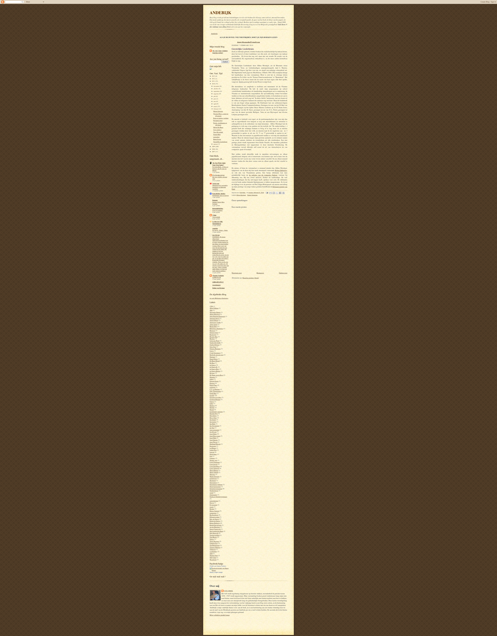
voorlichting (213, 551)
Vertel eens (215, 184)
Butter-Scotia (217, 139)
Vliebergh (213, 549)
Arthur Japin (213, 324)
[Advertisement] (262, 266)
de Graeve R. (213, 367)
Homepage (260, 273)
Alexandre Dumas (215, 312)
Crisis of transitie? (217, 210)
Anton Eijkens (214, 320)
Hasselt (212, 409)
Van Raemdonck (215, 545)
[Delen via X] (277, 193)
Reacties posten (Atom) (251, 278)
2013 (213, 76)
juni (215, 99)
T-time (214, 215)
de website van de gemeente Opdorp (263, 175)
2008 (213, 149)
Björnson (212, 331)
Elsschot (212, 383)
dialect (212, 379)
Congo (212, 351)
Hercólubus (213, 416)
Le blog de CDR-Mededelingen (217, 223)
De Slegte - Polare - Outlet (220, 230)
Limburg (212, 458)
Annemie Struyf (214, 318)
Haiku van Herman (218, 288)
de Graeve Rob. (214, 369)
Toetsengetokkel (214, 535)
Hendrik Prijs (214, 414)
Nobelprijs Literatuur (216, 489)
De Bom (212, 363)
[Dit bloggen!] (273, 193)
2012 (213, 79)
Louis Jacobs (213, 464)
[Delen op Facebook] (280, 193)
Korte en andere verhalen (220, 118)
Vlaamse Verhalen (218, 276)
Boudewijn (213, 335)
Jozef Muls (213, 438)
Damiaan (212, 357)
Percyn (212, 503)
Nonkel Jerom (214, 491)
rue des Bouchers (215, 527)
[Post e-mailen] (267, 192)
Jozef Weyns (213, 442)
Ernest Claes (213, 385)
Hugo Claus (213, 418)
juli (215, 96)
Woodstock (213, 560)
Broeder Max (214, 337)
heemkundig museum (216, 412)
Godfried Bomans (215, 399)
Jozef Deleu (213, 434)
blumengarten (214, 332)
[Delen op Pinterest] (283, 193)
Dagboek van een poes (216, 355)
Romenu (215, 200)
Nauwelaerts (213, 483)
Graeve (212, 401)
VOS (211, 553)
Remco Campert (214, 511)
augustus (216, 94)
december (217, 86)
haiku (211, 403)
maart (215, 106)
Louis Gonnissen (215, 462)
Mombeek (213, 480)
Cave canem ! (217, 130)
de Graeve (213, 365)
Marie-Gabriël (214, 472)
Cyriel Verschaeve (215, 353)
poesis (211, 507)
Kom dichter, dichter (218, 194)
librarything (213, 454)
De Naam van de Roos (216, 375)
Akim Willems (214, 308)
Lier (211, 456)
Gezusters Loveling (215, 397)
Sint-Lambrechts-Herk (216, 531)
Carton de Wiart (214, 341)
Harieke (212, 407)
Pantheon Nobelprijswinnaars (218, 497)
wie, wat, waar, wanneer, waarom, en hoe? (220, 52)
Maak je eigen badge (216, 572)
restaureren (213, 513)
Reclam (212, 509)
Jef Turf (212, 428)
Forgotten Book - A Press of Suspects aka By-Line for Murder (220, 168)
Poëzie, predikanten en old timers (220, 124)
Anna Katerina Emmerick (217, 316)
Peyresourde (213, 505)
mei (215, 101)
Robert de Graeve (215, 521)
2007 (213, 151)
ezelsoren (212, 387)
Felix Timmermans (215, 391)
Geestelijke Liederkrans (220, 142)
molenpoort (213, 478)
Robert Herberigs (215, 523)
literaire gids (213, 460)
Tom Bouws (213, 537)
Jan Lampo (213, 422)
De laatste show (217, 120)
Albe (211, 310)
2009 (213, 146)
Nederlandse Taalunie (216, 484)
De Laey (212, 373)
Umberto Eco (214, 543)
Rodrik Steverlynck (215, 525)
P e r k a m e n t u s (218, 175)
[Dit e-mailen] (270, 193)
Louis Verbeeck (214, 468)
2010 (213, 84)
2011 (213, 81)
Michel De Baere (218, 127)
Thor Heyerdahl (218, 132)
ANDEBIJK (220, 12)
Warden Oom (214, 555)
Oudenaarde (213, 495)
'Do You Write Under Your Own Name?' (219, 164)
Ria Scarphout (214, 515)
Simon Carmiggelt (215, 529)
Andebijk (214, 33)
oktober (216, 89)
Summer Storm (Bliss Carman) (218, 203)
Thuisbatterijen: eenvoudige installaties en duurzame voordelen (220, 187)
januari (216, 144)
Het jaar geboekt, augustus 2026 (219, 178)
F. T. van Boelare (215, 389)
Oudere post (283, 273)
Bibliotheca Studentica (216, 328)
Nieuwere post (237, 273)
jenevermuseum (214, 430)
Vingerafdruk (216, 217)
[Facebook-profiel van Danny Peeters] (219, 570)
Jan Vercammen (214, 426)
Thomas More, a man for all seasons (220, 115)
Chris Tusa (213, 347)
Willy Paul (213, 557)
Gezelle (212, 395)
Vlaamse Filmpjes (215, 547)
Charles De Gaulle (215, 343)
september (217, 91)
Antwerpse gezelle (215, 322)
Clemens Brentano (215, 349)
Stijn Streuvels (214, 533)
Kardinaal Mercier (215, 444)
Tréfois (212, 539)
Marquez (212, 474)
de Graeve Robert (215, 371)
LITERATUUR (216, 277)
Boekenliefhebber (217, 209)
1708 (211, 306)
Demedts (212, 377)
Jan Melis (212, 424)
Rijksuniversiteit (214, 517)
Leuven (212, 452)
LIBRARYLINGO (218, 282)
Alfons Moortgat (215, 314)
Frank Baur (213, 393)
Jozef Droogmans (215, 436)
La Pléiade (213, 448)
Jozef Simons (214, 440)
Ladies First (213, 450)
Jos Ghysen (216, 235)
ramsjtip (215, 228)
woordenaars (216, 285)
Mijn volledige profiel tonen (220, 615)
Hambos (212, 405)
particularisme (214, 501)
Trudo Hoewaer (214, 541)
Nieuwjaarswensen (215, 487)
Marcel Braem (214, 470)
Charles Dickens (214, 345)
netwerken (216, 137)
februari (216, 109)
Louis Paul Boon (215, 466)
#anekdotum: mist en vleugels (220, 195)
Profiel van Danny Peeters (218, 566)
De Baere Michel (215, 361)
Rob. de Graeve (214, 519)
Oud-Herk (228, 591)
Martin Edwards (218, 111)
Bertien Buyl (213, 326)
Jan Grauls (213, 420)
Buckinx (212, 339)
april (215, 104)
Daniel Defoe (214, 359)
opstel (211, 493)
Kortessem (213, 446)
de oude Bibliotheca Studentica (219, 298)
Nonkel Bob (217, 134)
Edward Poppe (214, 381)
